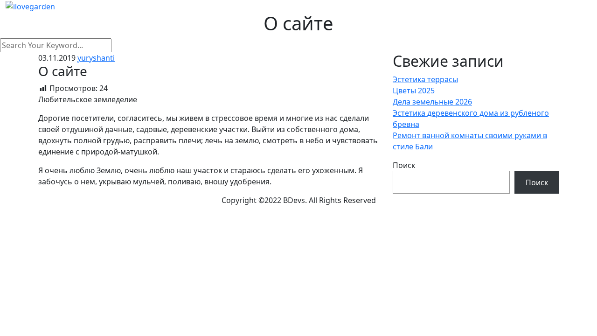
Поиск (404, 165)
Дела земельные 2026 (432, 102)
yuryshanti (96, 58)
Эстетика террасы (425, 79)
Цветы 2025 (414, 90)
